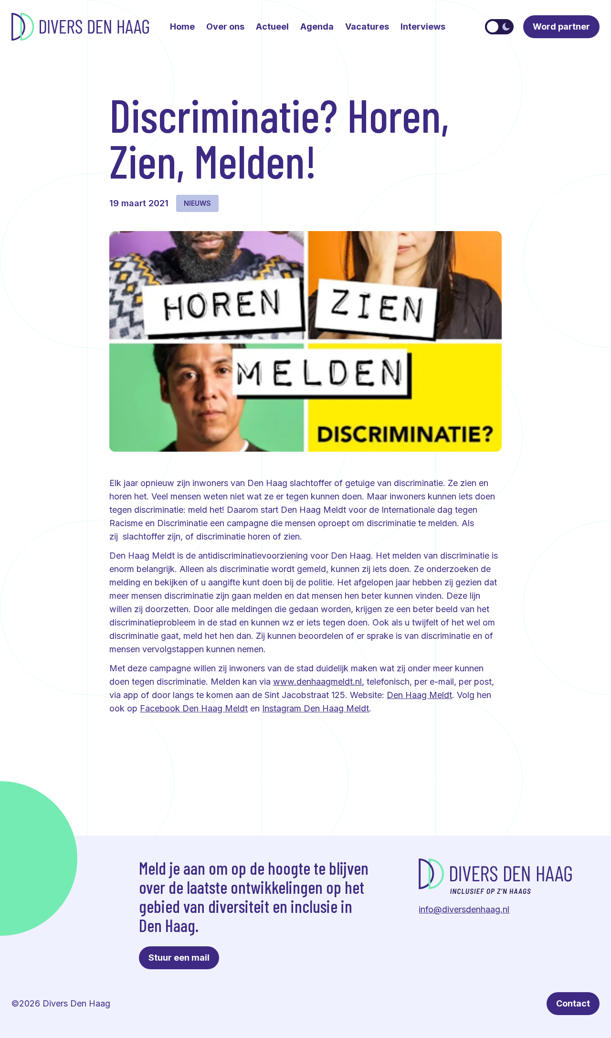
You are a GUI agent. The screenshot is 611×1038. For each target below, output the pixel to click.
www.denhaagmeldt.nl (317, 682)
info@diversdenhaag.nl (464, 909)
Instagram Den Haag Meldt (315, 708)
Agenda (317, 26)
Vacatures (367, 26)
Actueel (272, 26)
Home (182, 26)
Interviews (422, 26)
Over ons (225, 26)
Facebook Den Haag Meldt (194, 708)
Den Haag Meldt (419, 695)
